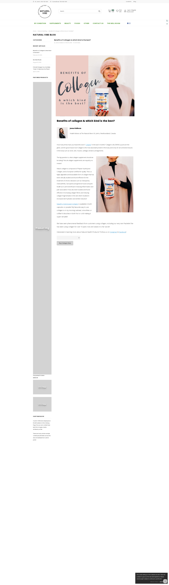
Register (134, 10)
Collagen (88, 145)
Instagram (113, 232)
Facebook (122, 232)
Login (128, 10)
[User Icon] (125, 11)
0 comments (76, 42)
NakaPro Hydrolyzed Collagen (67, 204)
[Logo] (44, 11)
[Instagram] (130, 23)
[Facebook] (128, 23)
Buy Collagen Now (65, 243)
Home (34, 31)
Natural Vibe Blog (42, 31)
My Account (130, 12)
